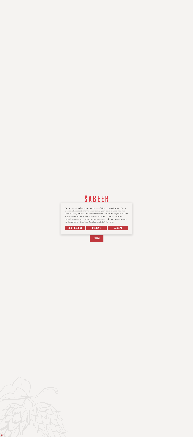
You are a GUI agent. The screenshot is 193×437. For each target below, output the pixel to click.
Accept (118, 228)
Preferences (75, 228)
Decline (96, 228)
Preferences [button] (110, 222)
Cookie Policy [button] (118, 219)
